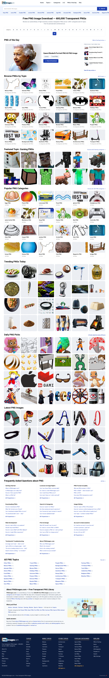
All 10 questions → (10, 498)
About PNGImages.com (47, 541)
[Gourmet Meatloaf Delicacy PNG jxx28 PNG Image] (46, 272)
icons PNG (13, 12)
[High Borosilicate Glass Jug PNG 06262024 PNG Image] (97, 272)
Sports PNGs (8, 581)
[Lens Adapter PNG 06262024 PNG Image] (46, 306)
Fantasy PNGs (86, 563)
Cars (27, 661)
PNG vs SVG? (77, 493)
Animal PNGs (78, 651)
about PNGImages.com (21, 621)
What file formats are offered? (14, 509)
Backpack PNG (77, 12)
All (54, 33)
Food (27, 651)
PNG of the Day (72, 2)
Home (42, 2)
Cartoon (20, 607)
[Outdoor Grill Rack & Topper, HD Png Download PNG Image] (46, 362)
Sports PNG (56, 610)
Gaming (26, 607)
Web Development (11, 523)
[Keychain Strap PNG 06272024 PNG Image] (97, 418)
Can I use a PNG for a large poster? (49, 532)
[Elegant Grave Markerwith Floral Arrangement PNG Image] (29, 396)
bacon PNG (87, 12)
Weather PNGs (86, 576)
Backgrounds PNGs (62, 565)
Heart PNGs (78, 658)
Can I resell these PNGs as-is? (48, 493)
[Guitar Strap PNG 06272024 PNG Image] (12, 469)
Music (43, 658)
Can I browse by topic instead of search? (51, 511)
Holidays (44, 644)
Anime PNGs (8, 571)
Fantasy (60, 654)
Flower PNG (24, 610)
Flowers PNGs (35, 576)
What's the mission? (45, 546)
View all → (102, 560)
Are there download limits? (81, 530)
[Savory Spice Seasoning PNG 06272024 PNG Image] (29, 323)
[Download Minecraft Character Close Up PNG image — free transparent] (46, 160)
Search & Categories (46, 504)
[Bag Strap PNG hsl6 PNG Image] (97, 452)
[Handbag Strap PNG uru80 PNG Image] (46, 435)
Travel (27, 665)
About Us (4, 649)
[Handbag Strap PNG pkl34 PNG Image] (29, 289)
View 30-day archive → (90, 70)
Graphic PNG (22, 12)
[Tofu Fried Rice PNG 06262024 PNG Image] (12, 306)
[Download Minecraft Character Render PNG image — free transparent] (97, 177)
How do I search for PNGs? (47, 507)
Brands (44, 654)
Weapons (60, 651)
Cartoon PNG (49, 610)
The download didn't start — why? (14, 513)
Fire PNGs (77, 661)
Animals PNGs (9, 568)
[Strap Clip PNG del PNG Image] (46, 418)
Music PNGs (34, 584)
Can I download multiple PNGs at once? (16, 511)
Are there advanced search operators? (50, 509)
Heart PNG (31, 610)
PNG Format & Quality (81, 485)
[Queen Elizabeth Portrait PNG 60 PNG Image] (23, 57)
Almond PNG (41, 12)
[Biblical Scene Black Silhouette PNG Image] (29, 345)
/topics (54, 607)
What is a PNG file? (11, 495)
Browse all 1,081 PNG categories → (96, 188)
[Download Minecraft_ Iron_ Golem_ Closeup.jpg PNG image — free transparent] (29, 160)
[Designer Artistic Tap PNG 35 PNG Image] (80, 272)
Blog (3, 653)
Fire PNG (36, 610)
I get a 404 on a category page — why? (16, 546)
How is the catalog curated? (47, 548)
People (44, 656)
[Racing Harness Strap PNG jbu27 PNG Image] (63, 418)
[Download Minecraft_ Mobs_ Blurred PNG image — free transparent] (12, 177)
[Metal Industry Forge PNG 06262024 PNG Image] (97, 323)
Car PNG (42, 610)
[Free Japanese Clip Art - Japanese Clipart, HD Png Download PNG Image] (12, 396)
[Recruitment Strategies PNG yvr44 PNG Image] (46, 396)
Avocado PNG (67, 12)
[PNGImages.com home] (8, 2)
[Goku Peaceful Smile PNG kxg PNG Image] (80, 345)
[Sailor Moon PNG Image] (12, 379)
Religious (60, 663)
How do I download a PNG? (13, 507)
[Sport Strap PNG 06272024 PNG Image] (80, 452)
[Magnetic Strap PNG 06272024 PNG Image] (97, 435)
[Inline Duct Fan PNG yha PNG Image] (29, 272)
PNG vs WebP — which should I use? (83, 490)
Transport (61, 646)
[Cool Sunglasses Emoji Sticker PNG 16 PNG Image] (63, 379)
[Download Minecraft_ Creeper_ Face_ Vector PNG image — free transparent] (46, 177)
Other (27, 642)
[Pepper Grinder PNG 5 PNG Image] (97, 289)
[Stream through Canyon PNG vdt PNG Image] (80, 289)
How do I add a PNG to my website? (15, 525)
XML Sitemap (97, 656)
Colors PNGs (8, 576)
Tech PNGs (85, 568)
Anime (10, 607)
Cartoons (44, 646)
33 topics (17, 594)
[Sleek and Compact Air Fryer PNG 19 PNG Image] (63, 469)
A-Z (64, 2)
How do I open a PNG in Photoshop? (83, 507)
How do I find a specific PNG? (13, 493)
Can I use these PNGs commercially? (49, 488)
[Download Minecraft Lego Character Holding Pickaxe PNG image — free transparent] (80, 160)
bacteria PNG (95, 12)
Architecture (61, 642)
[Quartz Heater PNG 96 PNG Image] (80, 323)
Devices (44, 651)
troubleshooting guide (22, 625)
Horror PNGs (60, 568)
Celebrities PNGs (87, 571)
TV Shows (61, 656)
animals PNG (50, 12)
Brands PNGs (34, 581)
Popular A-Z (97, 651)
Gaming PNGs (35, 565)
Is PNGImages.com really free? (14, 490)
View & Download (52, 61)
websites (34, 623)
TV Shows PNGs (87, 565)
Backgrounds (45, 661)
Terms (3, 663)
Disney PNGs (60, 573)
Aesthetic (44, 665)
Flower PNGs (78, 656)
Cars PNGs (8, 584)
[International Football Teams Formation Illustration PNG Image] (63, 362)
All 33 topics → (101, 76)
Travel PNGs (54, 56)
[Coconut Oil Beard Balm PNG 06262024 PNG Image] (63, 272)
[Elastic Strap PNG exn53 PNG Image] (63, 452)
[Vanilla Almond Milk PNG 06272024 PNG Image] (12, 323)
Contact (4, 651)
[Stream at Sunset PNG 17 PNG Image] (46, 289)
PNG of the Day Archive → (98, 40)
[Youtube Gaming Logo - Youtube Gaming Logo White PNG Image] (46, 379)
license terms (37, 621)
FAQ (80, 2)
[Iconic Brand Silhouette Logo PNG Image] (29, 379)
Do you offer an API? (79, 532)
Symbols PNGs (9, 578)
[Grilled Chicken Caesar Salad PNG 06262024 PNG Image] (12, 272)
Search (95, 654)
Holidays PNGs (35, 571)
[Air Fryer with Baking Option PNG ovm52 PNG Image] (46, 469)
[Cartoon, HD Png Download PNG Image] (97, 362)
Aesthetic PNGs (61, 571)
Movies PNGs (34, 568)
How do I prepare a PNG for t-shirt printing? (51, 530)
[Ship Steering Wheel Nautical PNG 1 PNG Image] (80, 396)
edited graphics (56, 623)
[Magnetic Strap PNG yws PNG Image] (12, 452)
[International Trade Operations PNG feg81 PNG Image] (63, 306)
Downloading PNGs (11, 504)
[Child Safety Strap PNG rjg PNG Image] (63, 435)
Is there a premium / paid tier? (82, 527)
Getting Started (10, 485)
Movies (31, 607)
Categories (57, 2)
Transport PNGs (61, 578)
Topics (48, 2)
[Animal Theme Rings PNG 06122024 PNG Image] (63, 396)
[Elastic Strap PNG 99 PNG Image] (29, 452)
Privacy (4, 661)
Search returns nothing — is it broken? (16, 550)
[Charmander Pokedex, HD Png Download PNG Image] (97, 379)
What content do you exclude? (48, 550)
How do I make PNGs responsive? (14, 532)
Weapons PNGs (60, 581)
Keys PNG (5, 12)
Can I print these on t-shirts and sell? (49, 495)
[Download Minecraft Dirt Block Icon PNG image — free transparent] (29, 177)
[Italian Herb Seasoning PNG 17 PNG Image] (12, 289)
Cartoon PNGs (78, 646)
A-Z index (26, 615)
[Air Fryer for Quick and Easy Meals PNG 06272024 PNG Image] (97, 469)
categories (9, 594)
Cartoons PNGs (35, 573)
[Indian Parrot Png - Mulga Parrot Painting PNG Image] (63, 345)
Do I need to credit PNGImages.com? (49, 490)
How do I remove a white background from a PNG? (87, 509)
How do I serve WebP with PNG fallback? (16, 530)
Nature (40, 607)
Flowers (44, 649)
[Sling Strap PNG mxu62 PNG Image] (12, 435)
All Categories (97, 649)
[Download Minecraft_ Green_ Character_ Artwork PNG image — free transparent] (80, 177)
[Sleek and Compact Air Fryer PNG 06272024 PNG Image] (80, 469)
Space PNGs (60, 584)
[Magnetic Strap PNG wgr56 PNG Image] (80, 435)
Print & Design (44, 523)
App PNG (58, 12)
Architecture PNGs (62, 576)
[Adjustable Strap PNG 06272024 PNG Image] (29, 469)
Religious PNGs (86, 573)
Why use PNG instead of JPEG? (82, 488)
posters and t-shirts (43, 623)
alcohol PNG (31, 12)
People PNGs (60, 563)
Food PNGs (8, 573)
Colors (27, 654)
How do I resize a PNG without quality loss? (85, 511)
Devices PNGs (35, 578)
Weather (60, 665)
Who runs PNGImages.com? (47, 544)
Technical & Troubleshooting (15, 541)
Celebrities (61, 661)
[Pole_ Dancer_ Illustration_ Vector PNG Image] (46, 345)
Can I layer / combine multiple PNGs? (83, 513)
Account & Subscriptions (82, 523)
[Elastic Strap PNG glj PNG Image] (46, 452)
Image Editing (78, 504)
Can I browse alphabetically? (47, 513)
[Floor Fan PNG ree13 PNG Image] (63, 289)
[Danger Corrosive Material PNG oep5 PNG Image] (97, 396)
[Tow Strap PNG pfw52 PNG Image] (29, 418)
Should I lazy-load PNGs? (12, 527)
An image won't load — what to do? (15, 544)
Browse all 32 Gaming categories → (96, 149)
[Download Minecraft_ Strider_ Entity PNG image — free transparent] (97, 160)
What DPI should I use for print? (48, 525)
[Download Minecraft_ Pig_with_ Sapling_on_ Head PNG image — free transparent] (63, 177)
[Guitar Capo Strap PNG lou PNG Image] (80, 418)
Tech (59, 658)
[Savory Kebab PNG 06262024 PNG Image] (29, 306)
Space (60, 649)
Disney (60, 644)
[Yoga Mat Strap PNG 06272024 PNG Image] (12, 418)
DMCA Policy (5, 658)
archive (30, 599)
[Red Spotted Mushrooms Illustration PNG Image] (97, 345)
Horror (44, 663)
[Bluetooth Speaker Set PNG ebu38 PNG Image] (80, 306)
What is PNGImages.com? (12, 488)
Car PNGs (77, 654)
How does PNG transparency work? (83, 495)
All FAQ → (103, 481)
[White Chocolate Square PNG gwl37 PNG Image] (97, 306)
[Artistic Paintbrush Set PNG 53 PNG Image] (63, 323)
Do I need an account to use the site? (84, 525)
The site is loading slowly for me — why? (16, 548)
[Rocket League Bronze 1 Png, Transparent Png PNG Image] (12, 362)
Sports (36, 607)
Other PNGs (8, 563)
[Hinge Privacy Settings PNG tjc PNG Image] (46, 323)
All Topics (96, 646)
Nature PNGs (9, 565)
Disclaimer (4, 665)
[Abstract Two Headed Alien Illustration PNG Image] (80, 362)
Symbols (28, 656)
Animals (15, 607)
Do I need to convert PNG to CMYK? (49, 527)
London (47, 56)
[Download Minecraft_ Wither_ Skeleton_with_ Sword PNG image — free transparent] (63, 160)
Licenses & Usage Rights (47, 485)
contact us (33, 625)
